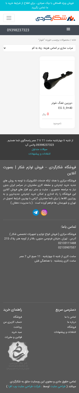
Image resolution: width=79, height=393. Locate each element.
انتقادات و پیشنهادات (39, 154)
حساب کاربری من (12, 322)
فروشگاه (71, 327)
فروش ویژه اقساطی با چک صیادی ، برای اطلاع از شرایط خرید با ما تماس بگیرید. (40, 5)
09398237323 (18, 30)
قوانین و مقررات (13, 337)
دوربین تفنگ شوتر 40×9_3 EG (61, 105)
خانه (74, 40)
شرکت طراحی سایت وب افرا (24, 386)
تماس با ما (70, 317)
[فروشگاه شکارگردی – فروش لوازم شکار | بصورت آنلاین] (54, 18)
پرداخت (18, 327)
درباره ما (71, 322)
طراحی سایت (58, 386)
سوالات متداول (39, 149)
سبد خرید (17, 332)
